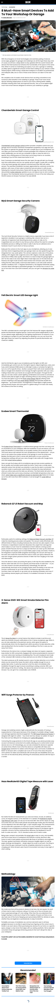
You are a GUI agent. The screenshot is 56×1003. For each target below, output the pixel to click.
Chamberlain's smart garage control (13, 146)
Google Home (5, 749)
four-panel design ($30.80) (26, 381)
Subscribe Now (28, 963)
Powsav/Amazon (50, 726)
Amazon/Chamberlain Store (48, 141)
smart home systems (15, 460)
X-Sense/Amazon (50, 634)
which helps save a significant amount (18, 475)
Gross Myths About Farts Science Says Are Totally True (7, 988)
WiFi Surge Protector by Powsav (43, 734)
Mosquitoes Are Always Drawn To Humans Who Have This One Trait (35, 989)
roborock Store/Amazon (49, 535)
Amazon (45, 269)
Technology (4, 7)
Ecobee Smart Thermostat (12, 447)
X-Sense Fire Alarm (10, 638)
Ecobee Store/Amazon (49, 442)
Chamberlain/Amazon (49, 232)
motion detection (15, 172)
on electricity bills (36, 475)
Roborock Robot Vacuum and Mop (40, 539)
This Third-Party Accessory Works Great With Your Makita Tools (21, 988)
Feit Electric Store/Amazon (48, 326)
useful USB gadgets (37, 738)
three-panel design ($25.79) (32, 379)
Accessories (12, 7)
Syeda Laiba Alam (7, 17)
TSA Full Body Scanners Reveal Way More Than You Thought (49, 988)
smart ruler (30, 836)
